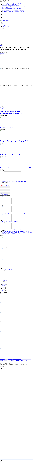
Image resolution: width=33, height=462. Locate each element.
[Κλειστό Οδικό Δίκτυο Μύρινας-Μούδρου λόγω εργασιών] (6, 347)
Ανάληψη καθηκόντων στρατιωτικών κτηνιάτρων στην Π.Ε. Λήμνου (11, 8)
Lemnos (1, 359)
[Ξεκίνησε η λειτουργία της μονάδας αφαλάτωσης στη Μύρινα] (7, 228)
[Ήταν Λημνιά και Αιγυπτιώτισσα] (10, 268)
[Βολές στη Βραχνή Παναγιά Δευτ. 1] (9, 257)
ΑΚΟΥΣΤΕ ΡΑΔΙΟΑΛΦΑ (5, 26)
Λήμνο (5, 459)
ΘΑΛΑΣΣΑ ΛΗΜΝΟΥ (10, 360)
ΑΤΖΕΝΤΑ (19, 359)
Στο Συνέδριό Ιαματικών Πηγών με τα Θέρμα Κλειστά (11, 154)
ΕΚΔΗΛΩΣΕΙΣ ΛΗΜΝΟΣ (26, 359)
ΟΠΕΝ (24, 360)
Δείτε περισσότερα (3, 108)
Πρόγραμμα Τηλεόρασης (5, 195)
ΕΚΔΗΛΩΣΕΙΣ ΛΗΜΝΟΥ (4, 360)
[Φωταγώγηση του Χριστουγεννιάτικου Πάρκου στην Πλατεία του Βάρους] (7, 212)
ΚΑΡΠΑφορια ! (4, 280)
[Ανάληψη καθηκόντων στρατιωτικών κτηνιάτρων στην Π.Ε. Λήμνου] (8, 340)
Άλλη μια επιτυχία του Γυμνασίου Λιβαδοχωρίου (9, 4)
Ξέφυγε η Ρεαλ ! (4, 9)
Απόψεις (3, 286)
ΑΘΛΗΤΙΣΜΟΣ (16, 359)
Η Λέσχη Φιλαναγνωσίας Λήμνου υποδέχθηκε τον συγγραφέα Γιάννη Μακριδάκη (13, 10)
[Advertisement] (16, 36)
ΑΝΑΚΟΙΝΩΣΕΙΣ (4, 25)
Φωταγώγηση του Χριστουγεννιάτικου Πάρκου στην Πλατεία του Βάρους (12, 3)
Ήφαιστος (13, 359)
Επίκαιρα (3, 287)
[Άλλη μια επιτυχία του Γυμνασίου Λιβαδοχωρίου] (7, 220)
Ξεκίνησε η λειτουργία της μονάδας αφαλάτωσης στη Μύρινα (10, 5)
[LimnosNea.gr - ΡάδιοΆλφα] (4, 20)
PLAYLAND (10, 359)
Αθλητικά (3, 285)
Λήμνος (1, 45)
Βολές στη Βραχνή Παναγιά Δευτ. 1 (8, 258)
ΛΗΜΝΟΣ (3, 23)
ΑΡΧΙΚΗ (3, 22)
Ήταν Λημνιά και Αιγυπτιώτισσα (7, 269)
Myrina (6, 359)
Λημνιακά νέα (20, 360)
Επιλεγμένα (3, 288)
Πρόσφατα (3, 196)
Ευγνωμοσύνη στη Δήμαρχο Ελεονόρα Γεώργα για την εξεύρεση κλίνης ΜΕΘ (15, 167)
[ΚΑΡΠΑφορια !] (10, 279)
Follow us (1, 362)
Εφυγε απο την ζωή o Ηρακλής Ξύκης (7, 127)
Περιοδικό (3, 290)
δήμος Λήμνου (19, 361)
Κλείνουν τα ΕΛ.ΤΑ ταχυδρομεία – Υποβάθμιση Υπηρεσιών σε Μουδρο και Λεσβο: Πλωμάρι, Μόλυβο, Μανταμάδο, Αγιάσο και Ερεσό (15, 141)
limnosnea (3, 359)
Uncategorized (4, 284)
